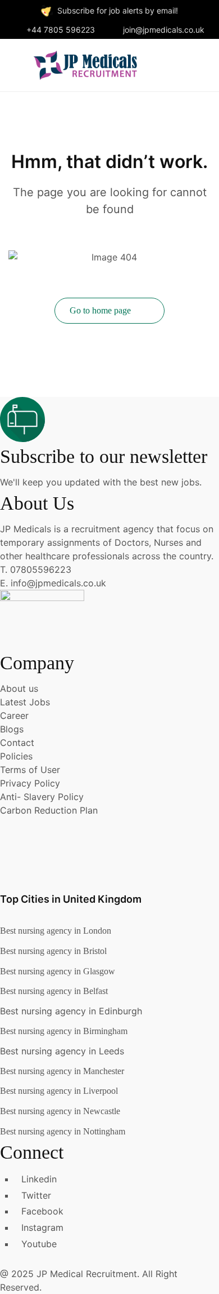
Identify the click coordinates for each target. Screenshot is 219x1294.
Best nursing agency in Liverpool (59, 1091)
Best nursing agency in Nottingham (62, 1131)
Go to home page (101, 310)
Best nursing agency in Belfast (54, 991)
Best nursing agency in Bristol (53, 951)
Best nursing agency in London (55, 930)
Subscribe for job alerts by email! (117, 10)
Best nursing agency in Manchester (62, 1071)
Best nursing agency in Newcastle (60, 1111)
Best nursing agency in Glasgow (57, 971)
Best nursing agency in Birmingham (63, 1031)
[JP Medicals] (85, 64)
